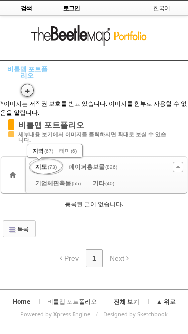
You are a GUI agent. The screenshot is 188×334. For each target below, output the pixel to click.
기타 (103, 183)
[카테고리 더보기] (178, 167)
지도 (46, 166)
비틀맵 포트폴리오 (27, 72)
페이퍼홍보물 (93, 166)
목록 (22, 229)
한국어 (161, 8)
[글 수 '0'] (14, 175)
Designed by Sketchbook (135, 314)
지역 (43, 150)
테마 (68, 150)
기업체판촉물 (58, 183)
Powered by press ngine (55, 314)
